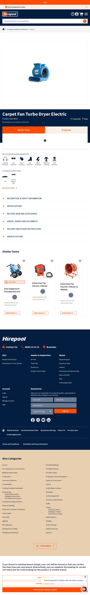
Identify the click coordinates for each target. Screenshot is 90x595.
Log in (45, 2)
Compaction (6, 476)
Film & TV (61, 430)
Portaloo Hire (72, 430)
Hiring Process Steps (38, 371)
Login (4, 393)
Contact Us (11, 347)
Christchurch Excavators (13, 498)
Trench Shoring (51, 525)
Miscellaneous (7, 525)
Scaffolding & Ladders (53, 488)
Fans (31, 29)
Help (4, 405)
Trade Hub (34, 363)
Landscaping (6, 513)
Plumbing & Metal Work (10, 533)
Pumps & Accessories (53, 480)
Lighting (5, 521)
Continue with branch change (45, 590)
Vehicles (49, 533)
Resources (34, 367)
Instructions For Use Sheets (12, 363)
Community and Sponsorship (69, 371)
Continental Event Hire (29, 430)
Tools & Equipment (52, 496)
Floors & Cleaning (8, 505)
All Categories (43, 546)
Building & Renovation (10, 473)
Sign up (5, 397)
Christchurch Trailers (55, 514)
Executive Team (64, 363)
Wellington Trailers (54, 512)
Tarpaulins (49, 492)
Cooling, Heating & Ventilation (17, 29)
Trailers (48, 507)
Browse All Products (9, 359)
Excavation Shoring (48, 430)
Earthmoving (6, 492)
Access (5, 465)
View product (11, 313)
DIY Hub (33, 359)
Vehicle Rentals (13, 430)
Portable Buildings (52, 465)
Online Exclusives (52, 529)
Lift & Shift (5, 517)
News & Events (64, 375)
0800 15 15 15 (32, 347)
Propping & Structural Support (56, 476)
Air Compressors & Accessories (13, 469)
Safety (48, 484)
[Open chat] (84, 589)
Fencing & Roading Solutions (12, 502)
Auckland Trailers (54, 510)
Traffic (48, 504)
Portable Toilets (51, 473)
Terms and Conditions (10, 444)
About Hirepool (64, 359)
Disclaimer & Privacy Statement (35, 444)
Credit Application (65, 383)
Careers (62, 367)
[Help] (72, 14)
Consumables (7, 484)
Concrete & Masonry (9, 480)
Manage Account (8, 401)
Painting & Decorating (9, 529)
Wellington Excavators (12, 496)
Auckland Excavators (12, 494)
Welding (49, 521)
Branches (51, 347)
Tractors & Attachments (54, 500)
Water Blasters (51, 517)
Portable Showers (52, 469)
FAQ (60, 379)
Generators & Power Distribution (13, 509)
